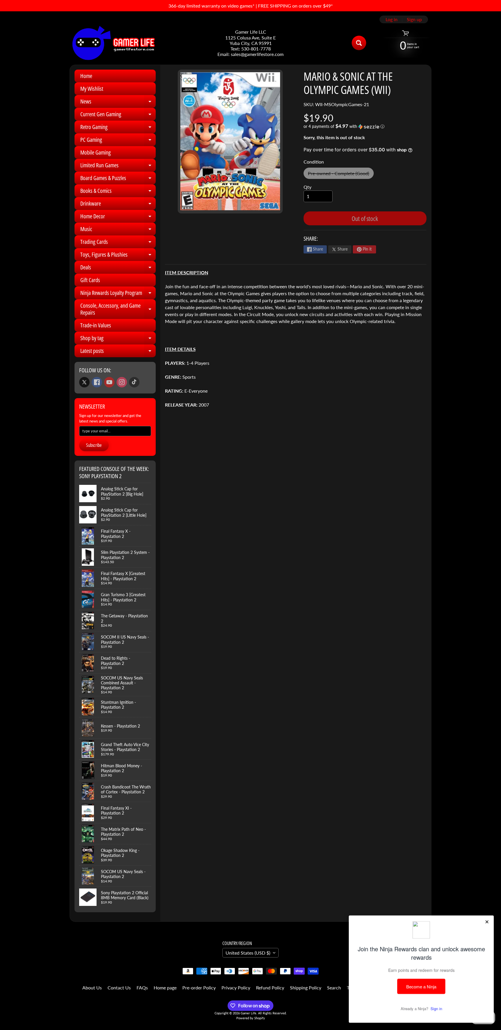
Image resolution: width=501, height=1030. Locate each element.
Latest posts (118, 352)
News (118, 102)
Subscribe (94, 445)
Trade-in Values (95, 325)
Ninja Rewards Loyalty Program (118, 294)
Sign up (414, 19)
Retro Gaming (118, 128)
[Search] (359, 43)
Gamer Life (248, 1013)
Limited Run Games (118, 166)
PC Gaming (118, 141)
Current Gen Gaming (118, 115)
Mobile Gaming (95, 152)
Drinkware (118, 205)
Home (86, 76)
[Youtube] (109, 382)
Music (118, 230)
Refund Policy (270, 987)
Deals (118, 268)
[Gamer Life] (113, 43)
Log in (391, 19)
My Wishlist (91, 89)
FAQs (142, 987)
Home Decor (118, 217)
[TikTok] (134, 382)
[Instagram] (122, 382)
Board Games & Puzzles (118, 179)
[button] (365, 126)
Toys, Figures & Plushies (118, 256)
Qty (307, 187)
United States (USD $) (248, 952)
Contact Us (119, 987)
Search (334, 987)
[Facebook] (97, 382)
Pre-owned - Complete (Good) (340, 175)
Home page (165, 987)
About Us (92, 987)
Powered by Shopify (250, 1018)
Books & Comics (118, 192)
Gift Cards (90, 280)
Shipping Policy (305, 987)
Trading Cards (118, 243)
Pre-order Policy (199, 987)
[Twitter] (84, 382)
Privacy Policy (236, 987)
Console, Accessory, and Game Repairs (118, 309)
